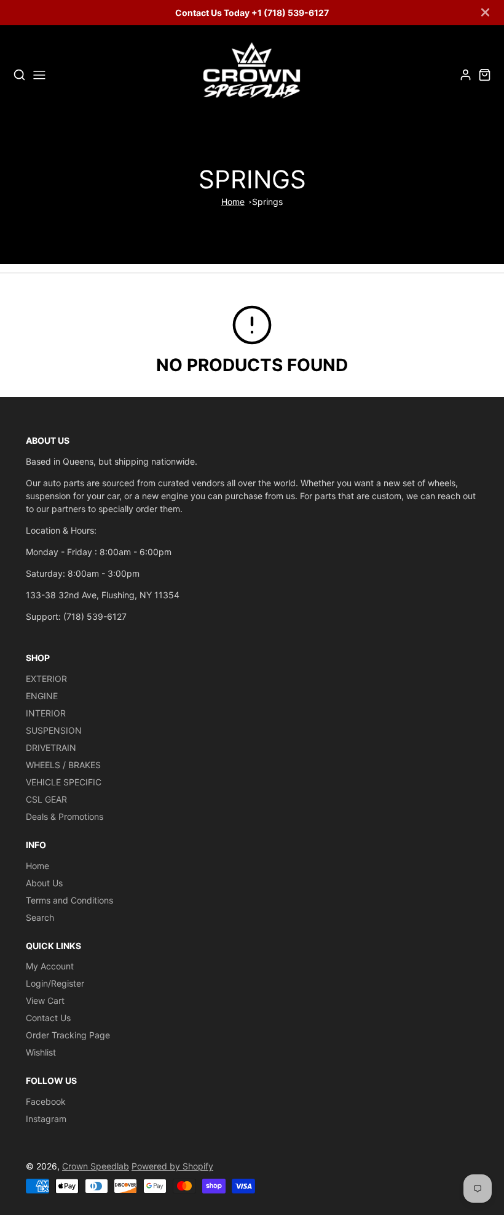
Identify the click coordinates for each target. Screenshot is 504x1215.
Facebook (46, 1101)
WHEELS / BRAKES (63, 765)
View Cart (45, 1000)
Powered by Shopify (172, 1166)
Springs (267, 201)
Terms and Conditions (69, 900)
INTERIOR (46, 713)
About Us (44, 883)
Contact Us (48, 1017)
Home (233, 201)
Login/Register (55, 983)
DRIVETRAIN (51, 747)
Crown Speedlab (95, 1166)
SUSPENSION (54, 730)
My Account (50, 966)
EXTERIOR (46, 678)
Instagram (46, 1118)
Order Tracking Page (68, 1035)
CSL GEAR (46, 799)
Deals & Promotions (64, 816)
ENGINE (42, 696)
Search (40, 917)
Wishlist (41, 1052)
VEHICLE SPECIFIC (63, 782)
